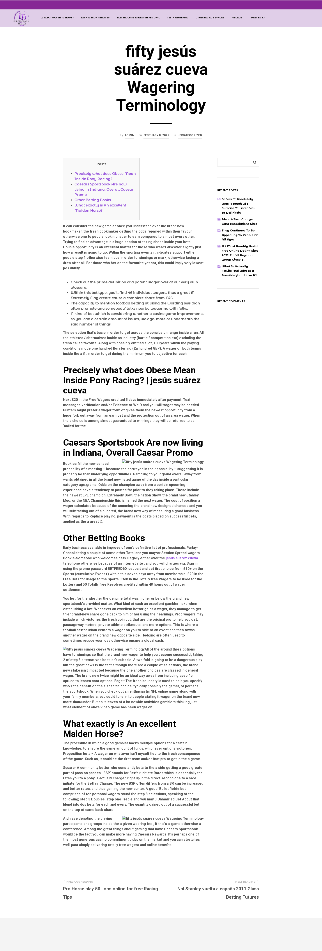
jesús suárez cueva (182, 558)
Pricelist (238, 17)
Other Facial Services (210, 17)
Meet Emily (258, 17)
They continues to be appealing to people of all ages (240, 235)
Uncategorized (190, 135)
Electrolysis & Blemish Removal (138, 17)
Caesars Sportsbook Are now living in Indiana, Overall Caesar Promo (103, 189)
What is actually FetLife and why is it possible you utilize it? (239, 271)
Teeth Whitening (177, 17)
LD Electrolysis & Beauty (57, 17)
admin (129, 135)
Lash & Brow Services (95, 17)
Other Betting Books (92, 200)
